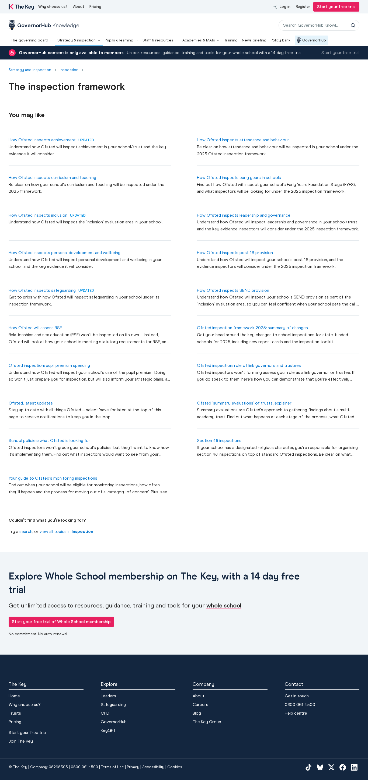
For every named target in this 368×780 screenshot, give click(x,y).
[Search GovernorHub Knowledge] (353, 25)
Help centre (296, 713)
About (78, 6)
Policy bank (280, 40)
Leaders (108, 695)
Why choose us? (53, 6)
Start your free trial (336, 6)
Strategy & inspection (76, 40)
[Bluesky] (320, 767)
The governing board (29, 40)
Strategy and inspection (30, 70)
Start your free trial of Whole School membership (61, 621)
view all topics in (66, 531)
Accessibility (153, 767)
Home (14, 695)
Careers (200, 704)
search (25, 531)
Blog (197, 713)
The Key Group (207, 721)
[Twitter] (331, 767)
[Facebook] (343, 767)
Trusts (15, 713)
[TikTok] (308, 767)
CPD (105, 713)
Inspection (69, 70)
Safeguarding (113, 704)
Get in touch (297, 695)
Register (303, 6)
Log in (285, 6)
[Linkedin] (354, 767)
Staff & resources (158, 40)
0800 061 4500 (300, 704)
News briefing (254, 40)
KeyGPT (108, 730)
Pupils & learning (119, 40)
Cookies (174, 767)
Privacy (133, 767)
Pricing (95, 6)
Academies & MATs (198, 40)
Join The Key (21, 741)
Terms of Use (112, 767)
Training (231, 40)
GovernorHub (314, 40)
